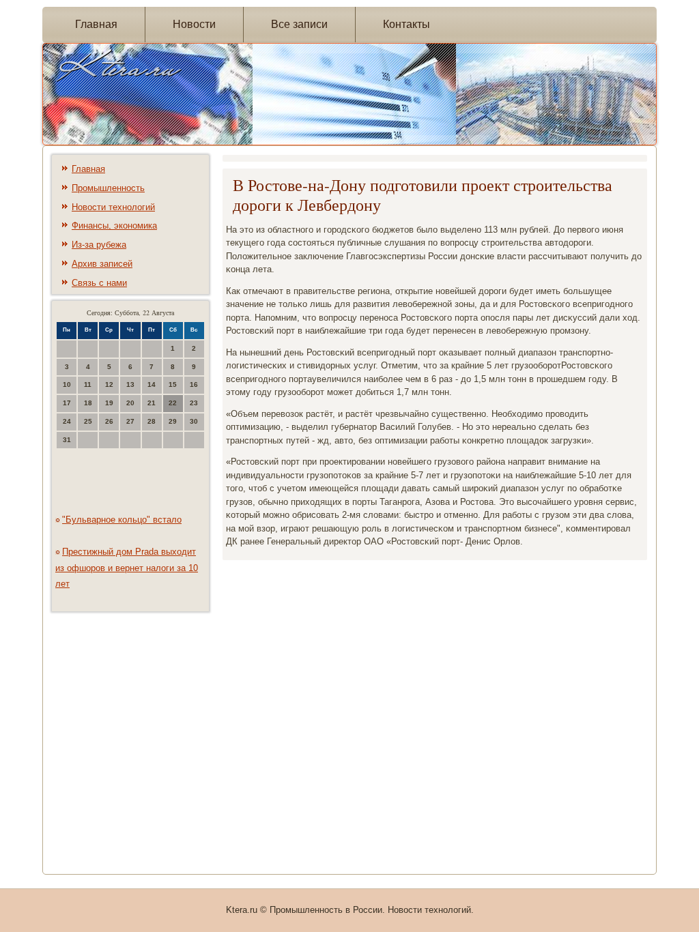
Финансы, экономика (114, 225)
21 (151, 403)
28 (151, 421)
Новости (194, 24)
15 (173, 384)
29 (173, 421)
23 (194, 403)
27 (130, 421)
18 (88, 403)
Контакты (406, 24)
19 (109, 403)
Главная (96, 24)
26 (109, 421)
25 (88, 421)
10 (67, 384)
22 (173, 403)
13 (130, 384)
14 (151, 384)
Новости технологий (113, 207)
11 (87, 384)
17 (67, 403)
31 (67, 439)
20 (130, 403)
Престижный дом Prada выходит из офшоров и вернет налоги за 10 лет (126, 568)
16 (194, 384)
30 (194, 421)
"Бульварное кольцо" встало (122, 519)
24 (67, 421)
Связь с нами (99, 283)
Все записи (299, 24)
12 (109, 384)
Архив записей (102, 264)
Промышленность (108, 188)
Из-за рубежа (99, 244)
